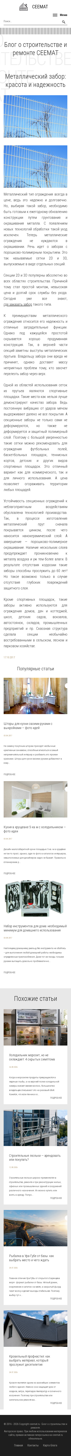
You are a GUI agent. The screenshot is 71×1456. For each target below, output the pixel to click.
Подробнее (9, 774)
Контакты (33, 1445)
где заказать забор (18, 304)
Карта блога (50, 1445)
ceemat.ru (34, 1424)
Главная (18, 1445)
